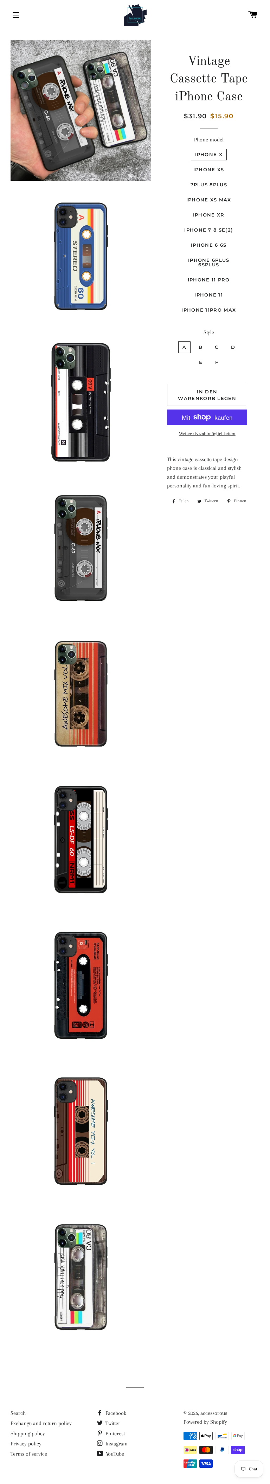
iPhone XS (208, 169)
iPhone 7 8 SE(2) (208, 230)
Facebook (115, 1413)
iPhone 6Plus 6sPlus (209, 262)
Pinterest (114, 1433)
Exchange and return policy (41, 1423)
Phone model (209, 140)
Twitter (112, 1423)
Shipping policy (28, 1433)
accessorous (213, 1413)
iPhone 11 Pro (209, 279)
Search (18, 1413)
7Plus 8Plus (209, 184)
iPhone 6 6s (208, 245)
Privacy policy (26, 1443)
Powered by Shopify (205, 1422)
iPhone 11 (208, 295)
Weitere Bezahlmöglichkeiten (207, 433)
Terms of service (29, 1454)
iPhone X (209, 154)
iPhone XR (209, 215)
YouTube (114, 1454)
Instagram (116, 1443)
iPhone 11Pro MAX (208, 310)
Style (209, 332)
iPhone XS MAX (208, 199)
